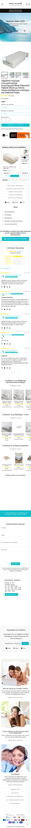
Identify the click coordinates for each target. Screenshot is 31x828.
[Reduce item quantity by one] (3, 120)
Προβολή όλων (15, 385)
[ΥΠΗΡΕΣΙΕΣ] (15, 758)
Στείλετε (15, 563)
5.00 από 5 (20, 251)
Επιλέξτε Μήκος (7, 110)
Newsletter (15, 789)
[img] (5, 273)
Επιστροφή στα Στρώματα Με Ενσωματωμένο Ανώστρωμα (16, 513)
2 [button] (14, 373)
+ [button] (14, 175)
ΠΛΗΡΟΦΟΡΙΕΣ (15, 803)
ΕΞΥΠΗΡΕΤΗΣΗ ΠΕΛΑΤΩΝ (15, 800)
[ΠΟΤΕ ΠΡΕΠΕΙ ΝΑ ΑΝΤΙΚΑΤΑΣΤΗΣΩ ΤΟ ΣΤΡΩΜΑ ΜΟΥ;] (15, 716)
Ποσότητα (5, 117)
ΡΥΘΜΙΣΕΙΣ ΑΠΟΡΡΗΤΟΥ (15, 796)
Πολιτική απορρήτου (13, 569)
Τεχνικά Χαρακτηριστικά (15, 188)
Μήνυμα (4, 549)
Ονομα (3, 527)
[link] (11, 157)
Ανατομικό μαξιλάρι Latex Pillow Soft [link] (9, 167)
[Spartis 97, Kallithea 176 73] (15, 600)
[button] (5, 95)
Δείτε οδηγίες (11, 594)
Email (3, 535)
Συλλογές (15, 793)
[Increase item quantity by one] (9, 120)
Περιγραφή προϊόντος (15, 185)
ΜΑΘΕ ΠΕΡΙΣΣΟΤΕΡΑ (16, 697)
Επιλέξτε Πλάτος (7, 104)
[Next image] (26, 58)
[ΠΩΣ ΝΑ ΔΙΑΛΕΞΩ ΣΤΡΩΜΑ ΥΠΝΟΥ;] (15, 673)
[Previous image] (4, 58)
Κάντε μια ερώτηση (15, 197)
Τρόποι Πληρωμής (15, 194)
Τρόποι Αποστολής (15, 191)
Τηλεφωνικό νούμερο (9, 542)
